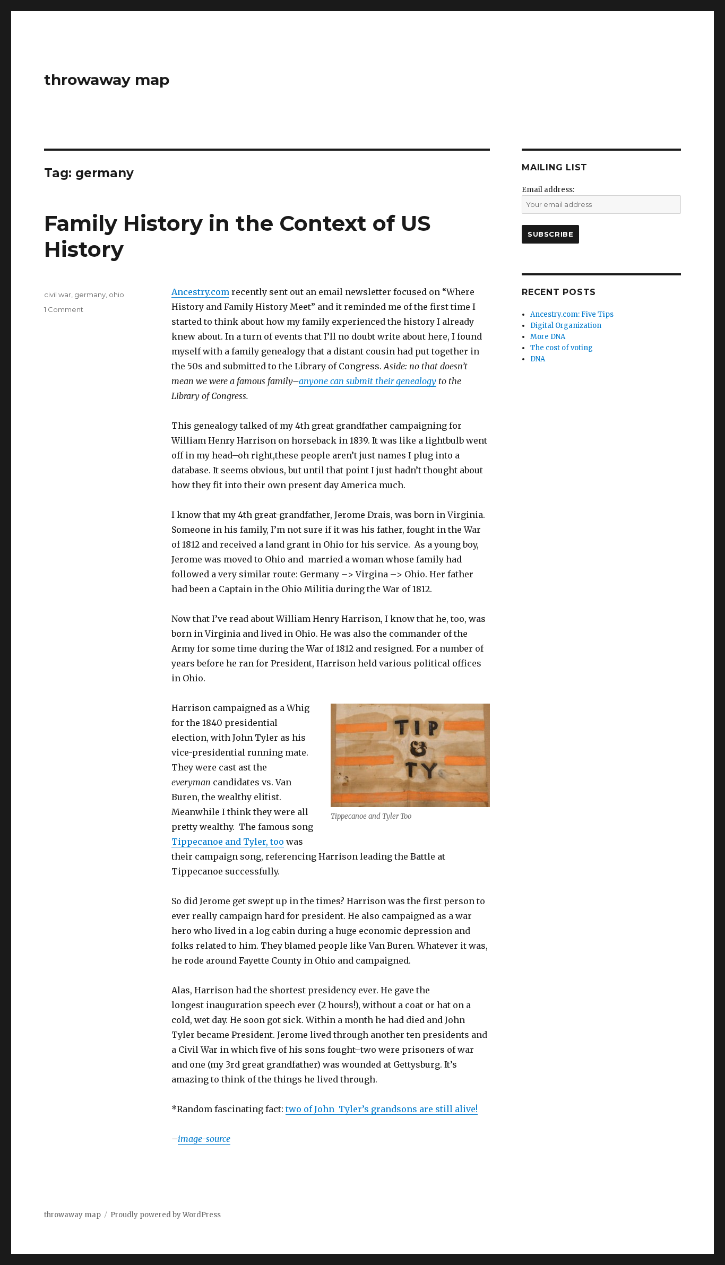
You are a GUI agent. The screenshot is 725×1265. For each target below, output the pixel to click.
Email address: (548, 189)
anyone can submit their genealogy (367, 381)
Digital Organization (565, 325)
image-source (204, 1138)
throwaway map (106, 80)
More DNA (547, 336)
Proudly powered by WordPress (165, 1214)
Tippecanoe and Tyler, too (227, 841)
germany (90, 294)
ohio (116, 294)
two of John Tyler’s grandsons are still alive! (382, 1109)
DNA (537, 358)
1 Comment (63, 309)
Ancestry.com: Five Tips (572, 314)
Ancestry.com (200, 292)
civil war (57, 294)
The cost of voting (561, 347)
